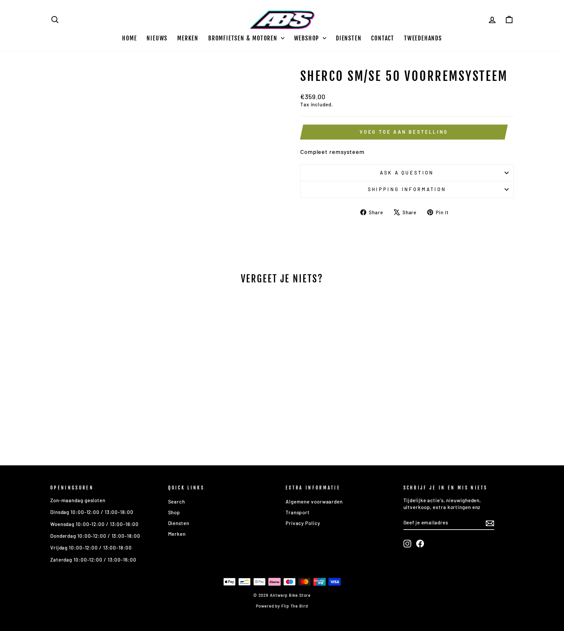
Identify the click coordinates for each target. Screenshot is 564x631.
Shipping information (407, 189)
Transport (298, 512)
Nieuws (157, 38)
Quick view (105, 403)
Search (176, 501)
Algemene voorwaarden (314, 501)
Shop (174, 512)
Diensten (348, 38)
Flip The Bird (294, 605)
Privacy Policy (303, 523)
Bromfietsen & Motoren (243, 38)
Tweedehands (423, 38)
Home (129, 38)
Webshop (307, 38)
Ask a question (407, 172)
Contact (382, 38)
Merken (187, 38)
